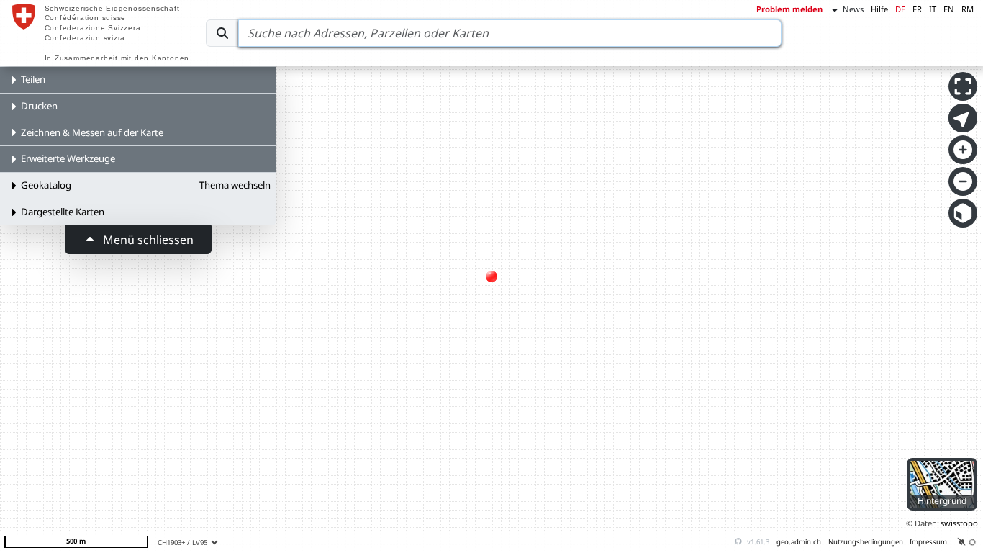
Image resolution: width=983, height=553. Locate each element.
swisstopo (959, 523)
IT (932, 9)
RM (967, 9)
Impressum (928, 542)
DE (900, 9)
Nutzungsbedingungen (865, 542)
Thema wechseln (235, 185)
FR (917, 9)
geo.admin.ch (798, 542)
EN (948, 9)
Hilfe (879, 9)
